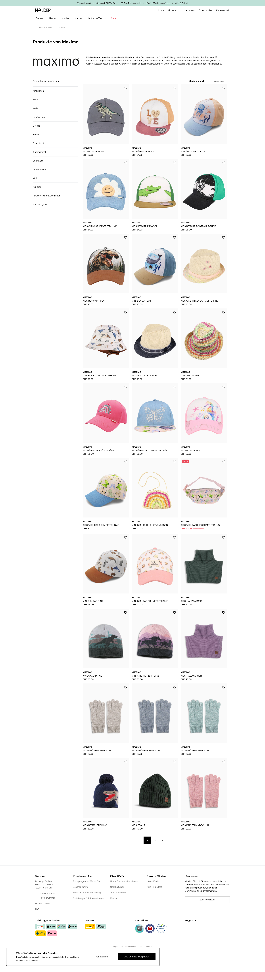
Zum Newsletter (207, 899)
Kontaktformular (47, 893)
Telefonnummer (47, 898)
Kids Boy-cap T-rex (93, 300)
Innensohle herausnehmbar (46, 195)
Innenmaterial (39, 169)
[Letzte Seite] (178, 840)
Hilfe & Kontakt (42, 903)
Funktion (37, 187)
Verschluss (38, 160)
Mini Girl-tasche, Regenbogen (150, 525)
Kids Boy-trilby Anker (144, 375)
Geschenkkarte (80, 887)
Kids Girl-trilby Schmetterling (200, 300)
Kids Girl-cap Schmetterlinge (101, 525)
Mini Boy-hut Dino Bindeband (100, 375)
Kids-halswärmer (191, 601)
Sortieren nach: (197, 81)
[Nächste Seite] (170, 840)
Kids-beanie (139, 825)
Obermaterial (39, 152)
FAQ (37, 909)
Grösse (36, 125)
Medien (113, 898)
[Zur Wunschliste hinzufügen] (126, 88)
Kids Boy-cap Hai (190, 450)
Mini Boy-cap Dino (93, 601)
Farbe (36, 134)
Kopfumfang (39, 117)
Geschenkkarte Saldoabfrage (87, 892)
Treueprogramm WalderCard (87, 881)
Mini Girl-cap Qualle (193, 151)
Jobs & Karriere (118, 892)
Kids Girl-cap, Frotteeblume (100, 226)
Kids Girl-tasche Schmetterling (200, 525)
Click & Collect (154, 887)
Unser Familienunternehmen (124, 881)
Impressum (118, 946)
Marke (36, 99)
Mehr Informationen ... (35, 960)
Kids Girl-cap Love (143, 151)
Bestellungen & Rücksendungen (88, 898)
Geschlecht (38, 143)
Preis (35, 108)
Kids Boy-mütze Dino (95, 825)
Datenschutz (130, 946)
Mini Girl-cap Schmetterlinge (150, 601)
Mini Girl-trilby (190, 375)
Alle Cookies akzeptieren (136, 956)
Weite (35, 178)
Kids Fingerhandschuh (97, 750)
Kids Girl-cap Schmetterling (149, 450)
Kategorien (38, 91)
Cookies (148, 946)
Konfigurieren (102, 956)
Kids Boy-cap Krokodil (145, 226)
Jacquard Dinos (92, 675)
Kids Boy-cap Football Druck (198, 226)
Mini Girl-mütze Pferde (145, 675)
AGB (140, 946)
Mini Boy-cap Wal (142, 300)
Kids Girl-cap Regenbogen (98, 450)
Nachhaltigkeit (40, 204)
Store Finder (153, 881)
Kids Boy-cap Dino (93, 151)
